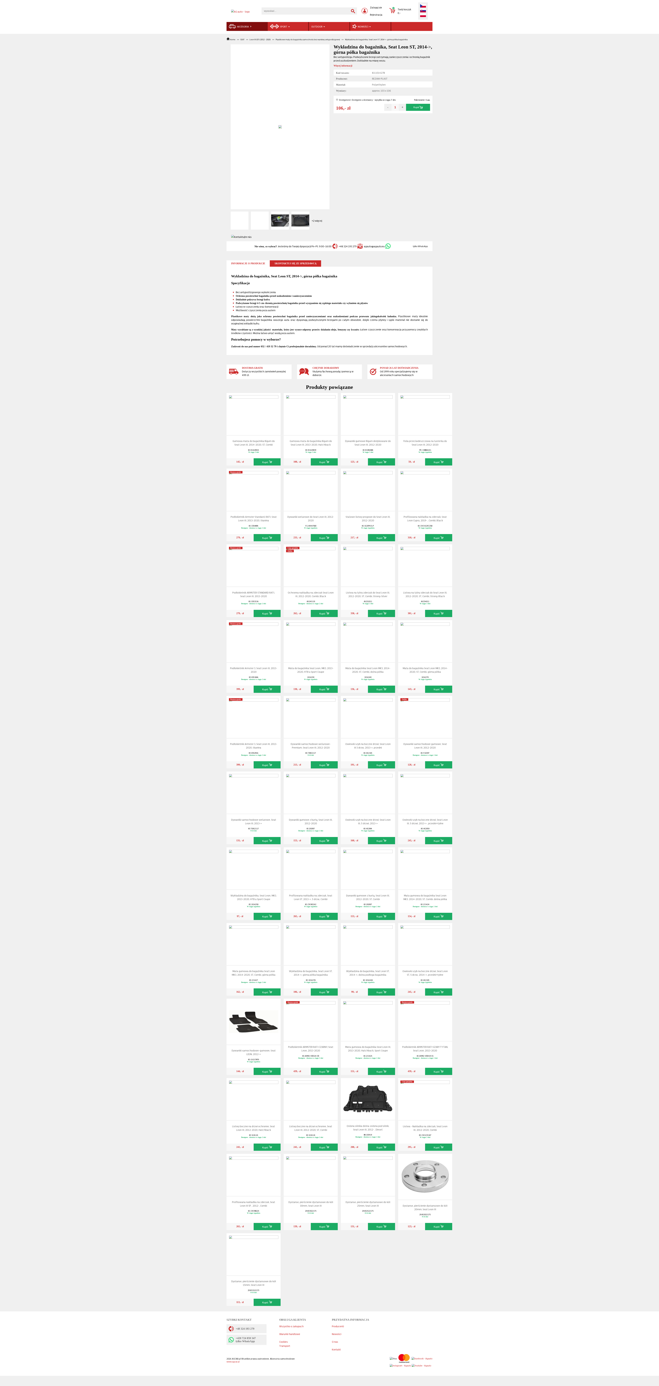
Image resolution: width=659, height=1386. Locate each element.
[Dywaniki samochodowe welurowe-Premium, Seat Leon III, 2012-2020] (311, 716)
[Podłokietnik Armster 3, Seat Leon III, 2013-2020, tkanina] (253, 716)
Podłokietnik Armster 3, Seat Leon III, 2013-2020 (253, 669)
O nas (335, 1341)
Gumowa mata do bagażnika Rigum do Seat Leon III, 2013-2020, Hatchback (311, 442)
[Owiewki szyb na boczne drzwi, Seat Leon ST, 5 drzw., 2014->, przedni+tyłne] (425, 943)
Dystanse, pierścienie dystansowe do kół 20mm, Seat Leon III (425, 1207)
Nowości (336, 1334)
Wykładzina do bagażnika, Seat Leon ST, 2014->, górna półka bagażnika (376, 39)
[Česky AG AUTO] (423, 6)
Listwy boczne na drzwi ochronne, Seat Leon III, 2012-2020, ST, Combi (310, 1128)
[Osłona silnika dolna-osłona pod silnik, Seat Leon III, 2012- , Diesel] (368, 1098)
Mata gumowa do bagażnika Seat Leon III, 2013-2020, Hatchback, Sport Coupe (368, 1048)
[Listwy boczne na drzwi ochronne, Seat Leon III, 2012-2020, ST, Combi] (311, 1098)
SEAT (242, 39)
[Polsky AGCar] (423, 16)
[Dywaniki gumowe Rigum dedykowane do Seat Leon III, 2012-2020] (368, 413)
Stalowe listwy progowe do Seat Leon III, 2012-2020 (368, 518)
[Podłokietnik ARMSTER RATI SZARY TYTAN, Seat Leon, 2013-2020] (425, 1019)
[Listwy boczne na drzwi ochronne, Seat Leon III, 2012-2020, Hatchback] (253, 1098)
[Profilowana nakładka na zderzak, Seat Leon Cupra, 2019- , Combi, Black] (425, 489)
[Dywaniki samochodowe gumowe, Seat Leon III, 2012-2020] (425, 716)
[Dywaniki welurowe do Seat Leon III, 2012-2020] (311, 489)
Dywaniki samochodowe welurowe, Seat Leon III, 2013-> (253, 821)
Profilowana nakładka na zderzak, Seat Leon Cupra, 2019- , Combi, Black (425, 518)
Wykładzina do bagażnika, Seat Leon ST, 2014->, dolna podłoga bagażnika (368, 972)
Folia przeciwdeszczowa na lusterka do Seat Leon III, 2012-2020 (425, 442)
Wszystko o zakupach (291, 1326)
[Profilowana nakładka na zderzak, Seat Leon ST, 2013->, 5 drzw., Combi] (311, 867)
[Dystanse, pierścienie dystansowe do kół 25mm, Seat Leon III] (368, 1174)
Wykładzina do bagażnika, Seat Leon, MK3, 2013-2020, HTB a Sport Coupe (253, 897)
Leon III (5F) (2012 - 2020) (260, 39)
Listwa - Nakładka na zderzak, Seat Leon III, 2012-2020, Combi (425, 1128)
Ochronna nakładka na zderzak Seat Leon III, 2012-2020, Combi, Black (311, 594)
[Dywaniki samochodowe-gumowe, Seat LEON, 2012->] (253, 1021)
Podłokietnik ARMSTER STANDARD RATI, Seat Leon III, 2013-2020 (253, 594)
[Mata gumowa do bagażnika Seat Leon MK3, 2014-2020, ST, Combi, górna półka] (253, 943)
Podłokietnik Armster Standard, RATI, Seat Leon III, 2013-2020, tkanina (254, 518)
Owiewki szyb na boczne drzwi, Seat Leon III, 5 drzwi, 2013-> (368, 821)
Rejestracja (376, 14)
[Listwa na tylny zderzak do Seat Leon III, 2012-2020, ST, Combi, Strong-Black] (425, 565)
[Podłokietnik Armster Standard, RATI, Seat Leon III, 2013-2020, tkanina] (253, 489)
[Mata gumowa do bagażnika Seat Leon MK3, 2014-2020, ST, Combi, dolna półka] (425, 867)
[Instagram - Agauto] (400, 1364)
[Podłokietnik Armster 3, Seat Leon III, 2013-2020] (253, 640)
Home (233, 39)
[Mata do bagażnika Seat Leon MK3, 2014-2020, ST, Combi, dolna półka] (368, 640)
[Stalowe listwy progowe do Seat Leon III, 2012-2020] (368, 489)
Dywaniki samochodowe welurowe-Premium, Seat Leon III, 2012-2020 (311, 745)
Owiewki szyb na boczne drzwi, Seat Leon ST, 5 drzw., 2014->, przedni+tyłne (425, 972)
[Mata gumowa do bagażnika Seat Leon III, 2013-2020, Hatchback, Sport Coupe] (368, 1019)
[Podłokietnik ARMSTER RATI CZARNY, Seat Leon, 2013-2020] (311, 1019)
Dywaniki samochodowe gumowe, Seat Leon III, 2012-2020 (425, 745)
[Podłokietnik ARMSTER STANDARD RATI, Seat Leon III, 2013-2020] (253, 565)
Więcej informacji (343, 65)
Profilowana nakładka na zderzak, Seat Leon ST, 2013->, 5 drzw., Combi (310, 897)
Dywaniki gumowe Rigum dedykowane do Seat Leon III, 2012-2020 (368, 442)
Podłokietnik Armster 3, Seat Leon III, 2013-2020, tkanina (253, 745)
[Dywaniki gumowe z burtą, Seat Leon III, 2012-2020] (311, 792)
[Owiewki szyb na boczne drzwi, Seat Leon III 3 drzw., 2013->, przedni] (368, 716)
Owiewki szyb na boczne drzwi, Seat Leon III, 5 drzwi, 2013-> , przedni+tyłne (425, 821)
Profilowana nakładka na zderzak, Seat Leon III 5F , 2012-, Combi (253, 1203)
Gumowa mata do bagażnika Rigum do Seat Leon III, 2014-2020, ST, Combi (254, 442)
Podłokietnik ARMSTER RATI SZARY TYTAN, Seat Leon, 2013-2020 (425, 1048)
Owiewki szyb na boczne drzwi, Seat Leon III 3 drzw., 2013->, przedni (368, 745)
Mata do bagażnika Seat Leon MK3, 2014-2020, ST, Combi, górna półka (425, 669)
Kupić (416, 107)
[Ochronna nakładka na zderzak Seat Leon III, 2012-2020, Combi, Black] (311, 565)
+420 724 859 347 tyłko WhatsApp (246, 1340)
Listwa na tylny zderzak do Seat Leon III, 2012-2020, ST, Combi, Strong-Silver (368, 594)
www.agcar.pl (233, 1361)
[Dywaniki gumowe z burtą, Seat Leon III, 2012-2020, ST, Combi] (368, 867)
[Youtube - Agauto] (421, 1364)
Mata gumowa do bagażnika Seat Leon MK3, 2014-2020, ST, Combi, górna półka (253, 972)
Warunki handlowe (289, 1334)
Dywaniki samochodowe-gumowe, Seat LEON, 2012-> (254, 1052)
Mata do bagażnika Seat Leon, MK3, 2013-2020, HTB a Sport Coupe (310, 669)
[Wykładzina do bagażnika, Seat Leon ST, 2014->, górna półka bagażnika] (311, 943)
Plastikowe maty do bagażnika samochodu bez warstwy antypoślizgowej (308, 39)
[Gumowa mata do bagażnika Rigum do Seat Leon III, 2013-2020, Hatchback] (311, 413)
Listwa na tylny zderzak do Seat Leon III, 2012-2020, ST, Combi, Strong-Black (425, 594)
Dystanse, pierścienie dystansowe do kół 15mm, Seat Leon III (253, 1283)
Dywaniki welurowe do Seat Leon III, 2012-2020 (310, 518)
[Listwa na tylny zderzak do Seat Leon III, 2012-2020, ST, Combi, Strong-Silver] (368, 565)
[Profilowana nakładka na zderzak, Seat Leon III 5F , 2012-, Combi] (253, 1174)
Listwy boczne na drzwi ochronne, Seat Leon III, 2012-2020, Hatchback (253, 1128)
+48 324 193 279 (348, 246)
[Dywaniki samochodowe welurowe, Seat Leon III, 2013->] (253, 792)
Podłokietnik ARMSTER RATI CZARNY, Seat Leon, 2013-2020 (310, 1048)
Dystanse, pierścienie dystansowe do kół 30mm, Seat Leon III (310, 1203)
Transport (284, 1346)
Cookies (283, 1341)
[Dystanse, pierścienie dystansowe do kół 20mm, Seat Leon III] (425, 1176)
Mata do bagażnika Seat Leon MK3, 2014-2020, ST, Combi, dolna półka (367, 669)
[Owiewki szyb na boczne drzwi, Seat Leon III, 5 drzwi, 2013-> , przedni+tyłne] (425, 792)
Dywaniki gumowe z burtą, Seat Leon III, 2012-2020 (310, 821)
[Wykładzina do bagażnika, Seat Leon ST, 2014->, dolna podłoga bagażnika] (368, 943)
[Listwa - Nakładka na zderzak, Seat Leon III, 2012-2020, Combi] (425, 1098)
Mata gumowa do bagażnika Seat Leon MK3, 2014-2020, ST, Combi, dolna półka (425, 897)
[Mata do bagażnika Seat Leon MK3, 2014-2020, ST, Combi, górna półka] (425, 640)
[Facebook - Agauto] (422, 1357)
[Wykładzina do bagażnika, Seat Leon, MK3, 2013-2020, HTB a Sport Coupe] (253, 867)
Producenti (338, 1326)
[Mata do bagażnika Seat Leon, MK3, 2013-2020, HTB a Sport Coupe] (311, 640)
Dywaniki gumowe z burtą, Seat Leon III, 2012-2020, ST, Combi (368, 897)
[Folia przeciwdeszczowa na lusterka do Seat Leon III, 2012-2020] (425, 413)
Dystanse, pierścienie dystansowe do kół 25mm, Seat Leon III (368, 1203)
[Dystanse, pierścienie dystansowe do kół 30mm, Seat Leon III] (311, 1174)
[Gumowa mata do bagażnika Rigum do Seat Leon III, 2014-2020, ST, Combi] (253, 413)
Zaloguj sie (376, 7)
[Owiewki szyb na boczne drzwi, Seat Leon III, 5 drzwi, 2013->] (368, 792)
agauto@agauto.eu (374, 246)
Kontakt (336, 1349)
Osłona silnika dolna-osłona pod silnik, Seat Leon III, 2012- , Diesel (368, 1127)
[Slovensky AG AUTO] (423, 11)
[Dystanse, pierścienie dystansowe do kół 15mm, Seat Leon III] (253, 1253)
